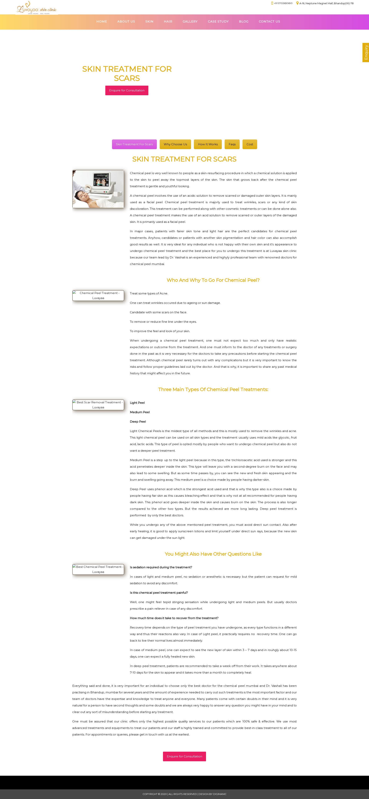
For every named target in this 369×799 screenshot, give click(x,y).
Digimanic (219, 794)
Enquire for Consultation (127, 90)
